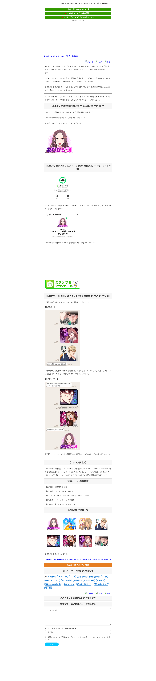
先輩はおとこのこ (52, 580)
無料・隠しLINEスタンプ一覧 (78, 9)
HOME (46, 56)
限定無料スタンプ (101, 584)
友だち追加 (66, 580)
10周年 (52, 577)
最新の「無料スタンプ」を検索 (78, 565)
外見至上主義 (89, 580)
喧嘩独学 (77, 580)
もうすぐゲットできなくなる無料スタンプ (78, 17)
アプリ (72, 577)
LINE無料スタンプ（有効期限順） (78, 13)
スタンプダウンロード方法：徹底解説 (64, 56)
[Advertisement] (78, 38)
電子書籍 (48, 588)
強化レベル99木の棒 (53, 584)
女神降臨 (100, 580)
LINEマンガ (62, 577)
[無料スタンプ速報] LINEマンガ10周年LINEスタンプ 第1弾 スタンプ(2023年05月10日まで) (78, 559)
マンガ (104, 577)
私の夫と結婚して (84, 584)
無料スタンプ (69, 584)
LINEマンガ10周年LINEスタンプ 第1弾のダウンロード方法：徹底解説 (84, 3)
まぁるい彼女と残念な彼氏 (88, 577)
